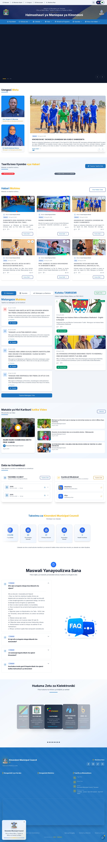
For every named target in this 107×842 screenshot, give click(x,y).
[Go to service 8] (60, 742)
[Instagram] (93, 764)
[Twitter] (98, 764)
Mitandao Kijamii (17, 2)
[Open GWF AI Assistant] (102, 837)
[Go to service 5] (55, 742)
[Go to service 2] (50, 742)
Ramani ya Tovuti (99, 833)
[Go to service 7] (58, 742)
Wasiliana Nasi (52, 2)
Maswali (6, 2)
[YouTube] (102, 764)
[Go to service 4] (53, 742)
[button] (26, 606)
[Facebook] (88, 764)
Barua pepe (39, 2)
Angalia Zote (99, 293)
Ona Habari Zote (97, 189)
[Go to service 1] (47, 742)
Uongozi (29, 2)
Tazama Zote (45, 477)
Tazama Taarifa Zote (96, 166)
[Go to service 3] (51, 742)
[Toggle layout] (24, 821)
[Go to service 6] (56, 742)
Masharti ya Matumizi (85, 833)
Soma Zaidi (35, 147)
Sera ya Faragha (70, 833)
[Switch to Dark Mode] (93, 2)
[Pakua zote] (44, 487)
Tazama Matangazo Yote (27, 395)
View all (101, 411)
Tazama (14, 323)
